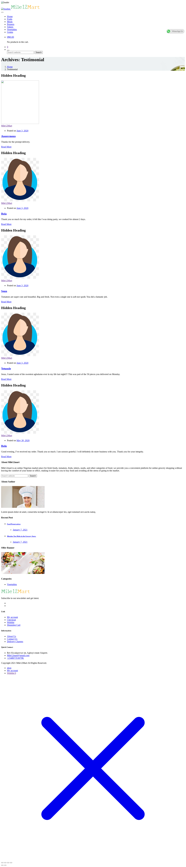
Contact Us (12, 639)
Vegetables (12, 29)
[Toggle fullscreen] (5, 862)
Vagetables (12, 584)
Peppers (10, 24)
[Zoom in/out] (2, 862)
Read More (6, 147)
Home (10, 16)
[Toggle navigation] (2, 12)
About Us (11, 636)
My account (12, 617)
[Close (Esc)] (11, 862)
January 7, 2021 (20, 530)
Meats (9, 21)
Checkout (11, 620)
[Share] (8, 862)
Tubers (10, 27)
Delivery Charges (15, 641)
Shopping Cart (13, 625)
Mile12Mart (6, 126)
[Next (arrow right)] (5, 865)
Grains (10, 32)
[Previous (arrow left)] (2, 865)
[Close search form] (8, 50)
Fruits (9, 19)
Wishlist (10, 622)
